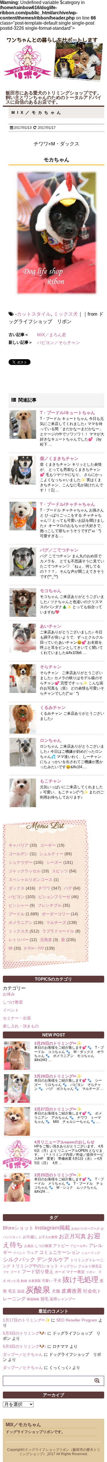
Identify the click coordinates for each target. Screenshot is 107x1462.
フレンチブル (50, 905)
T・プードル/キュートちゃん (67, 412)
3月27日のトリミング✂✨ (57, 1109)
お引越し (30, 1237)
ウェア (32, 1252)
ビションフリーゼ (54, 896)
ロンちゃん (50, 740)
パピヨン (17, 896)
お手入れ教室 (48, 1237)
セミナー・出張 (17, 1018)
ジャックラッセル (25, 871)
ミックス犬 (66, 314)
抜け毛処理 (80, 1279)
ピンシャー (19, 905)
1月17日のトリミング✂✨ (26, 1320)
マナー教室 (75, 1272)
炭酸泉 (38, 1289)
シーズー (54, 862)
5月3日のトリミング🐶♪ (24, 1333)
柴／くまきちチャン (59, 458)
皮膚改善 (71, 1291)
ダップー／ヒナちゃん (23, 1354)
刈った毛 (13, 1281)
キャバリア (19, 845)
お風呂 (29, 1246)
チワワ (44, 888)
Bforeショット (18, 1228)
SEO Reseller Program (76, 1320)
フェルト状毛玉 (90, 1266)
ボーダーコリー (56, 914)
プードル (17, 914)
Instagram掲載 (52, 1227)
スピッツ (60, 871)
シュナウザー (21, 862)
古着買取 (34, 1281)
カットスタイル (34, 314)
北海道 (46, 939)
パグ (68, 888)
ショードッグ (90, 1252)
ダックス (17, 888)
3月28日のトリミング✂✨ (57, 1076)
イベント (11, 1010)
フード (15, 1272)
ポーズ (60, 1272)
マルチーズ (56, 922)
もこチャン (50, 781)
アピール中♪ (79, 1246)
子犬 (57, 1280)
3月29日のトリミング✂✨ (57, 1043)
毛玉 (12, 1291)
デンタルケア (53, 1259)
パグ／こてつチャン (59, 550)
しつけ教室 (13, 1002)
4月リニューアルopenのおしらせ (64, 1142)
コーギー (48, 845)
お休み (9, 994)
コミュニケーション (59, 1252)
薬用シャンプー (63, 1299)
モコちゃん (50, 590)
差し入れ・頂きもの (21, 1026)
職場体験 (33, 1299)
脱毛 (45, 1299)
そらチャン (50, 666)
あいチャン (50, 626)
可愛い (47, 1281)
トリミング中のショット (34, 1265)
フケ (6, 1272)
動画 (24, 1281)
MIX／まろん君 (51, 334)
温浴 (21, 1291)
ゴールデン (19, 853)
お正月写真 (72, 1236)
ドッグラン (68, 1266)
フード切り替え (38, 1271)
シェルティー (51, 853)
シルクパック (19, 1259)
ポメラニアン (21, 922)
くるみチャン (53, 707)
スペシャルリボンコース (31, 879)
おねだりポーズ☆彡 (85, 1228)
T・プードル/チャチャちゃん (67, 504)
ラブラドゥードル (58, 931)
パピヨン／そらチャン (58, 342)
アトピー (61, 1245)
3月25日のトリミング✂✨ (57, 1175)
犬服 (56, 1291)
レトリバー (19, 939)
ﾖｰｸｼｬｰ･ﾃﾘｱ (34, 948)
